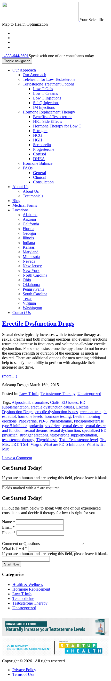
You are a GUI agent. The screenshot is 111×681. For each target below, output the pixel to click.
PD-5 (43, 421)
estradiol (9, 416)
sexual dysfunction (65, 430)
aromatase (40, 402)
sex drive (52, 426)
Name (8, 522)
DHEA (39, 158)
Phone (8, 533)
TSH (24, 444)
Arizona (29, 219)
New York (31, 270)
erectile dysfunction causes (52, 407)
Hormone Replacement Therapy (49, 112)
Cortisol (39, 154)
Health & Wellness (27, 584)
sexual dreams (36, 430)
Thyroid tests (46, 440)
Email (8, 527)
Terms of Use (23, 674)
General (39, 172)
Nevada (29, 261)
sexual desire (72, 426)
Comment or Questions (21, 543)
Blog (16, 200)
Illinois (28, 238)
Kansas (29, 247)
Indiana (29, 242)
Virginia (29, 303)
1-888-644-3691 (15, 56)
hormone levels (30, 416)
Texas (27, 298)
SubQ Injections (46, 103)
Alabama (30, 214)
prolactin (36, 426)
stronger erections (34, 435)
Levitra (78, 416)
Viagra (35, 444)
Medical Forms (24, 205)
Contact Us (21, 312)
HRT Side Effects (47, 121)
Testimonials (33, 196)
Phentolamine (61, 421)
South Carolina (35, 294)
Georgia (29, 233)
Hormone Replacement (31, 589)
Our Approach (24, 70)
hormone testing (58, 416)
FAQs (28, 168)
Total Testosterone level (78, 440)
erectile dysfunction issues (56, 412)
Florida (28, 228)
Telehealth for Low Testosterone (49, 79)
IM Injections (44, 107)
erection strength (93, 412)
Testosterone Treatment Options (48, 84)
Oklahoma (31, 284)
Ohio (27, 280)
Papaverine (28, 421)
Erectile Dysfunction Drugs (38, 323)
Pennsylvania (33, 289)
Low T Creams (45, 93)
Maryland (30, 252)
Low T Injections (47, 98)
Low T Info (28, 393)
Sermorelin (42, 144)
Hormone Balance (37, 163)
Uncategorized (89, 393)
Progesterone (43, 149)
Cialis (54, 402)
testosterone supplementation (73, 435)
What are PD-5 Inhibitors (63, 444)
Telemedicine (23, 598)
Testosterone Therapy (58, 393)
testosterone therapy (18, 440)
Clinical (39, 177)
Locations (20, 210)
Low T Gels (43, 89)
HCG (37, 135)
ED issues (69, 402)
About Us (20, 186)
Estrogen (40, 130)
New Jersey (32, 266)
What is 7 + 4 (14, 548)
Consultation (43, 182)
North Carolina (35, 275)
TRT (14, 444)
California (31, 224)
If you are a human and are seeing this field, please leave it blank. (55, 553)
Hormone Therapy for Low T (57, 126)
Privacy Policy (24, 670)
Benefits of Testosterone (52, 116)
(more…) (9, 376)
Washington (32, 308)
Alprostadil (21, 402)
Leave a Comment (17, 458)
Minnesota (31, 256)
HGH (37, 140)
